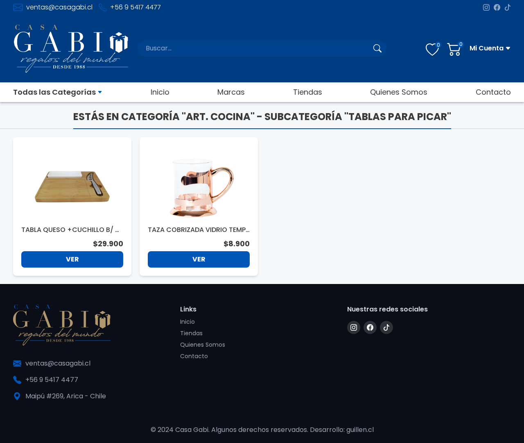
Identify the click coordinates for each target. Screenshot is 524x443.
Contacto (493, 92)
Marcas (231, 92)
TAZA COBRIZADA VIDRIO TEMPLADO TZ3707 (198, 230)
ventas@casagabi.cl (59, 7)
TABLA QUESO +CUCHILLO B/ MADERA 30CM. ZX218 (71, 230)
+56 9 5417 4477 (135, 7)
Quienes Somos (398, 92)
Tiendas (307, 92)
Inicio (160, 92)
